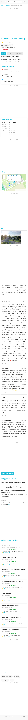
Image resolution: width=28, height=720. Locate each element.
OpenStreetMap (23, 189)
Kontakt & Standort (5, 56)
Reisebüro (16, 676)
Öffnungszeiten (4, 61)
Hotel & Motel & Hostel (6, 676)
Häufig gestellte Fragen (14, 59)
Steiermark (8, 5)
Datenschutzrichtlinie (17, 716)
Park (11, 45)
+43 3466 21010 (8, 76)
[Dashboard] (26, 2)
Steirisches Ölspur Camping (14, 175)
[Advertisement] (14, 23)
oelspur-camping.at (8, 81)
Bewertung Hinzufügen (15, 61)
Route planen (19, 53)
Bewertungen (4, 59)
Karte (13, 56)
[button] (14, 182)
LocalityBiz (3, 1)
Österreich (2, 5)
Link (9, 504)
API (24, 716)
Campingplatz (4, 45)
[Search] (23, 2)
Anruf (3, 53)
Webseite (10, 53)
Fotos (17, 56)
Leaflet (17, 189)
